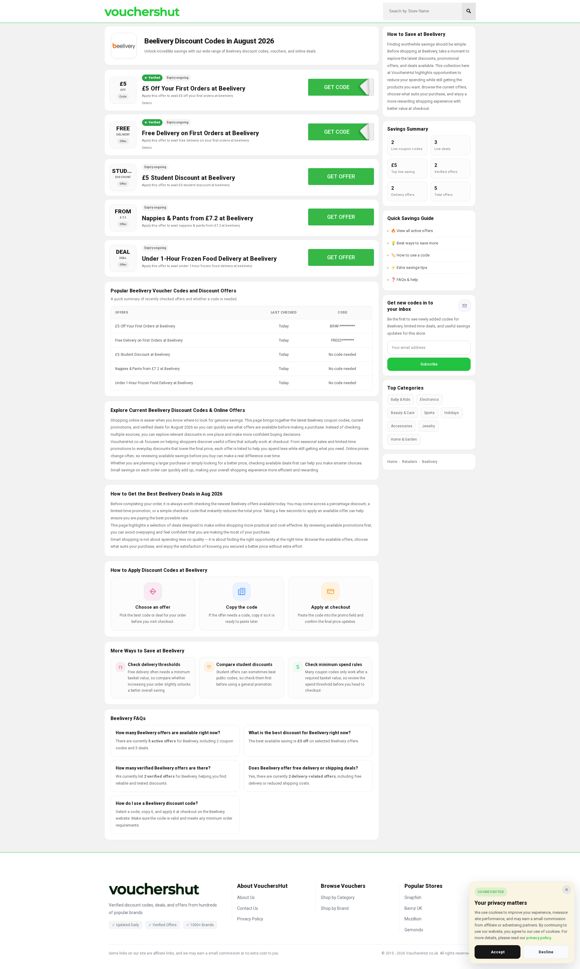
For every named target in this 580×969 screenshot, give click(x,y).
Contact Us (247, 908)
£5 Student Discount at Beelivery (188, 177)
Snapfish (412, 897)
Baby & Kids (400, 399)
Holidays (451, 413)
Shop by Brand (335, 908)
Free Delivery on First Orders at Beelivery (200, 133)
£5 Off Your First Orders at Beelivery (193, 88)
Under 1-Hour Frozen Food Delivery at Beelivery (209, 258)
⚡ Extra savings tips (409, 267)
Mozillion (412, 918)
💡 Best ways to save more (414, 243)
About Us (246, 897)
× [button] (566, 889)
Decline (546, 952)
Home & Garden (404, 439)
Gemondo (413, 929)
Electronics (429, 399)
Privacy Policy (250, 918)
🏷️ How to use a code (410, 255)
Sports (429, 413)
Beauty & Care (402, 413)
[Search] (469, 11)
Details (147, 103)
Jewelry (428, 426)
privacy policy (538, 938)
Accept (497, 952)
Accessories (401, 426)
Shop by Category (338, 897)
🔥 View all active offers (412, 230)
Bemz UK (413, 908)
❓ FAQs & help (404, 279)
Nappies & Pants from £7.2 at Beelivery (197, 218)
